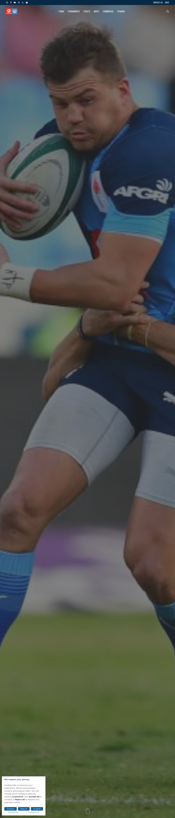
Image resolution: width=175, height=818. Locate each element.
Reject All (24, 809)
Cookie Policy (33, 812)
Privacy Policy (13, 812)
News (87, 437)
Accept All (36, 809)
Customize (10, 809)
